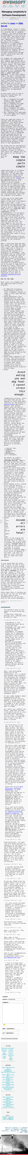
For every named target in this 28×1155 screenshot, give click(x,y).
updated (24, 1127)
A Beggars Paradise (8, 1106)
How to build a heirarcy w (8, 1089)
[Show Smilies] (4, 1024)
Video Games (10, 1059)
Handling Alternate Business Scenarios (13, 812)
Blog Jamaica (4, 1054)
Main (4, 5)
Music (10, 1056)
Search (23, 5)
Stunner (8, 927)
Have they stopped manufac (8, 1105)
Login (4, 1119)
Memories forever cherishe (8, 1102)
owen (12, 23)
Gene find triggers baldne (8, 1078)
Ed (6, 960)
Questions (4, 1050)
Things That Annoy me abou (8, 1068)
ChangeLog (11, 1055)
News (10, 5)
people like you (20, 1129)
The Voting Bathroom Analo (8, 1085)
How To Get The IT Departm (8, 1097)
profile (4, 1116)
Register (10, 1119)
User (17, 6)
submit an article (14, 18)
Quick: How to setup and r (8, 1075)
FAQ (21, 1132)
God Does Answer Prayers (8, 1100)
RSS (26, 1132)
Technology (4, 1048)
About (23, 6)
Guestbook (11, 1048)
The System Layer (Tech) (8, 1080)
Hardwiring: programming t (8, 1070)
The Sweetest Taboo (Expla (8, 1082)
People (5, 1118)
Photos (4, 1051)
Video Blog (4, 1057)
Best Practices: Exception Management (14, 788)
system (18, 177)
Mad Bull (8, 864)
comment (5, 996)
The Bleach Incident (8, 1087)
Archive (4, 6)
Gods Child (8, 619)
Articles (14, 17)
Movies (11, 1053)
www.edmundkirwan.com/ (12, 957)
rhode (7, 722)
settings (11, 1116)
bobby (7, 934)
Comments (10, 1118)
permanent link (5, 600)
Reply (21, 619)
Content (15, 1127)
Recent (17, 5)
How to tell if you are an (8, 1073)
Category (10, 6)
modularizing (8, 404)
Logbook (11, 1050)
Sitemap (24, 1131)
